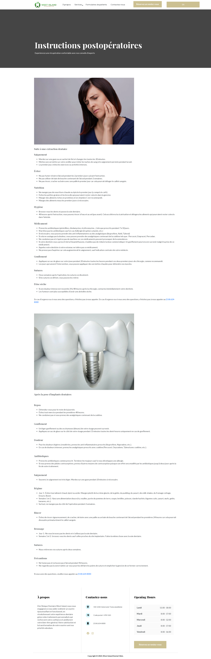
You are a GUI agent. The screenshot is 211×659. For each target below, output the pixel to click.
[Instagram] (92, 633)
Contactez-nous (118, 5)
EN (183, 4)
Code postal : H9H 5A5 (102, 615)
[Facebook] (88, 633)
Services (78, 5)
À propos (67, 5)
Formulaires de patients (96, 5)
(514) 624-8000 (84, 574)
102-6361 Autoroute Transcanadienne (107, 607)
